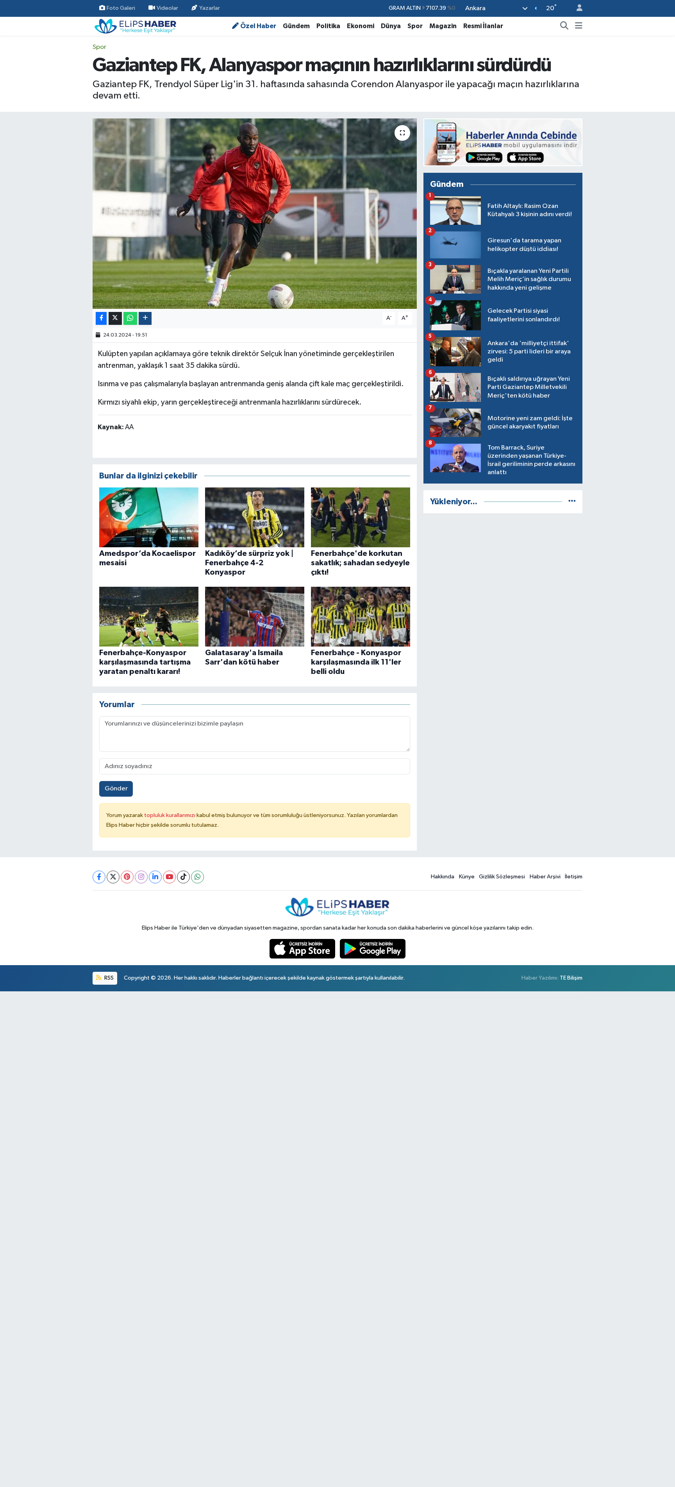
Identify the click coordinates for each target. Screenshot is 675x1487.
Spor (415, 26)
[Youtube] (169, 877)
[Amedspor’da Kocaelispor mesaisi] (148, 517)
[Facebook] (99, 877)
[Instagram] (141, 877)
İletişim (573, 877)
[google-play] (372, 948)
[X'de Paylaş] (115, 318)
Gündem (296, 26)
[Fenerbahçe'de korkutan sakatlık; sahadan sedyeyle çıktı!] (360, 517)
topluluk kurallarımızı (170, 815)
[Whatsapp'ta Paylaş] (130, 318)
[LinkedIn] (155, 877)
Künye (467, 877)
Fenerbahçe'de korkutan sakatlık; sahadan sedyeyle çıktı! (360, 563)
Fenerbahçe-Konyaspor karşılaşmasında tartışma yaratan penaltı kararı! (145, 662)
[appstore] (303, 948)
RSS (108, 978)
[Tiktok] (183, 877)
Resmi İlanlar (483, 26)
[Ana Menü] (578, 26)
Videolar (167, 8)
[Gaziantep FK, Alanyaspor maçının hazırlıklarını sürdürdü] (255, 213)
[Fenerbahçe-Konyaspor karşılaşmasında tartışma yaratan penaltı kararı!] (148, 616)
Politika (328, 26)
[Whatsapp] (197, 877)
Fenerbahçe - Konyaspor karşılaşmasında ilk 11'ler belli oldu (356, 662)
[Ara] (564, 26)
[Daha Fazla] (145, 318)
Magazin (443, 26)
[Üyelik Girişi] (576, 8)
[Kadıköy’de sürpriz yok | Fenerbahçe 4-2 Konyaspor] (254, 517)
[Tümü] (572, 501)
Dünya (391, 26)
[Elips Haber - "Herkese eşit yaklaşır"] (136, 25)
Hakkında (442, 877)
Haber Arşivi (545, 877)
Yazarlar (209, 8)
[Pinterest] (127, 877)
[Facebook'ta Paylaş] (101, 318)
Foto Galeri (121, 8)
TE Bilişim (571, 978)
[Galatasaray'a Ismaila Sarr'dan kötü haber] (254, 616)
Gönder (116, 788)
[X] (113, 877)
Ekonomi (360, 26)
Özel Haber (258, 26)
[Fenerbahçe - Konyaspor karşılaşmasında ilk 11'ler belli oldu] (360, 616)
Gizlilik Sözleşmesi (502, 877)
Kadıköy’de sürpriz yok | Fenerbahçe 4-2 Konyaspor (249, 563)
